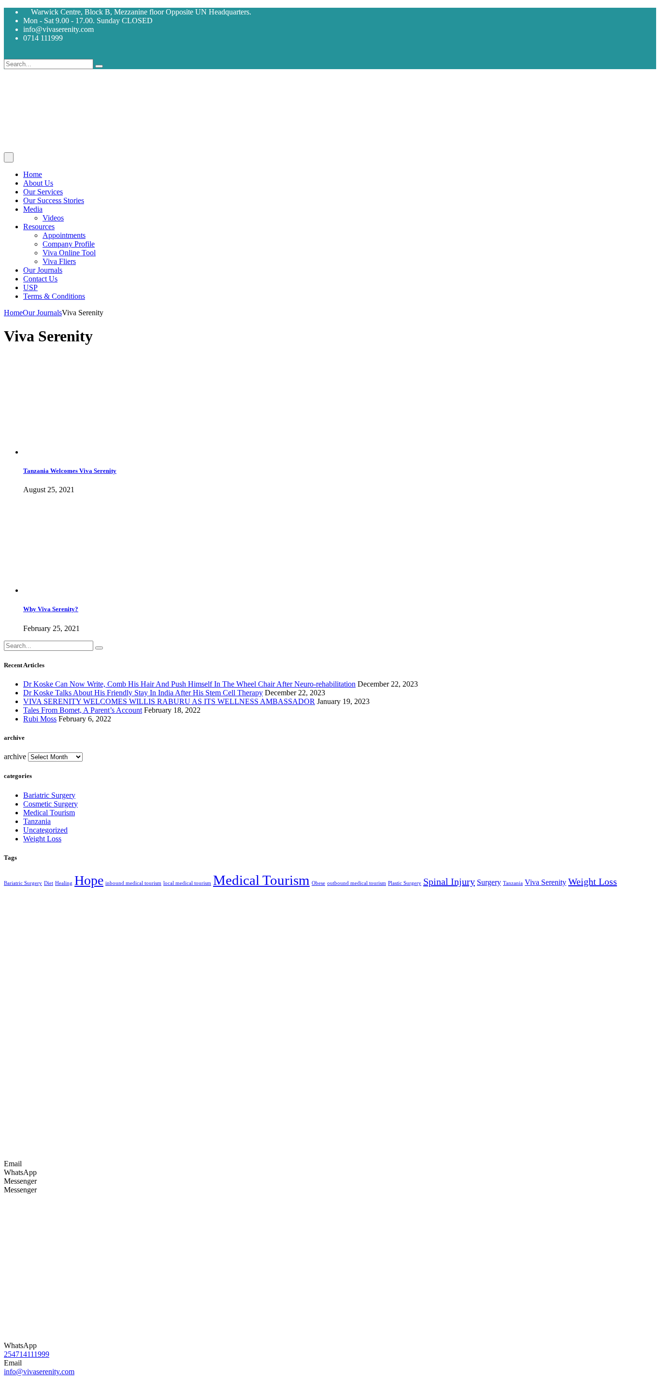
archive (15, 756)
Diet (48, 883)
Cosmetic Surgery (50, 804)
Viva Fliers (59, 261)
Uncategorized (45, 830)
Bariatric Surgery (49, 795)
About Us (38, 183)
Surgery (489, 882)
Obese (318, 883)
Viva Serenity (545, 882)
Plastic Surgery (404, 883)
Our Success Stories (53, 200)
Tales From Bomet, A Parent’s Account (82, 710)
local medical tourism (187, 883)
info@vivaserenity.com (39, 1371)
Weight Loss (42, 839)
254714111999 (26, 1354)
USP (30, 287)
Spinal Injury (449, 881)
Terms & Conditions (54, 296)
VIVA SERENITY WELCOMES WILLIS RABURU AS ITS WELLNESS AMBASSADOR (169, 701)
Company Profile (69, 244)
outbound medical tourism (356, 883)
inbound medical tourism (133, 883)
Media (33, 209)
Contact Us (40, 279)
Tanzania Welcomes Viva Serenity (69, 470)
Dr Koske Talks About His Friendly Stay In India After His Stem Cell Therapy (143, 693)
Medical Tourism (49, 812)
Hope (88, 880)
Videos (53, 218)
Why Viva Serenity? (50, 609)
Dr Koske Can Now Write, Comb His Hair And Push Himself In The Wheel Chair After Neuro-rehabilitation (189, 684)
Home (32, 174)
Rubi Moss (40, 719)
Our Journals (42, 270)
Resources (39, 226)
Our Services (43, 192)
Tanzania (37, 821)
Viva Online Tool (69, 253)
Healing (63, 883)
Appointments (64, 235)
